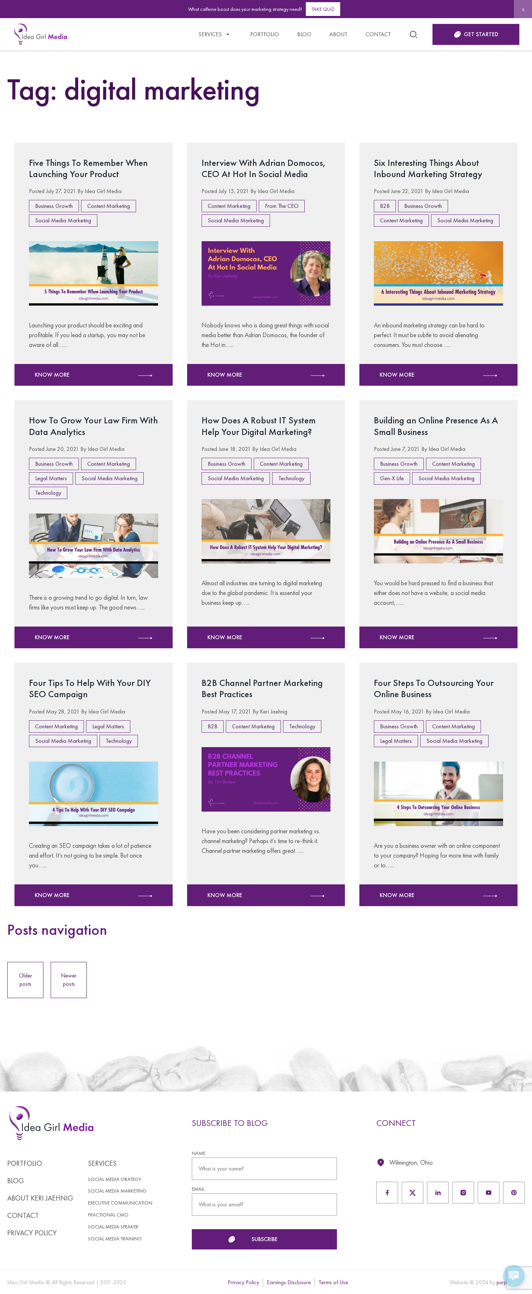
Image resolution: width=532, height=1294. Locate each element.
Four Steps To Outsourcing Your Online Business (434, 688)
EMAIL (198, 1189)
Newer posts (69, 979)
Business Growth (54, 206)
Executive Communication (120, 1203)
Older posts (25, 979)
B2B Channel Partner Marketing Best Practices (262, 688)
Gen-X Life (392, 478)
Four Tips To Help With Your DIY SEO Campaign (90, 688)
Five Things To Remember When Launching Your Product (88, 168)
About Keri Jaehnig (40, 1198)
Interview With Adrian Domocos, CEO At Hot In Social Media (264, 168)
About (338, 34)
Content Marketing (108, 206)
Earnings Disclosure (289, 1282)
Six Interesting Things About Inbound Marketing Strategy (428, 168)
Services (210, 34)
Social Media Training (115, 1239)
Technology (48, 493)
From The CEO (282, 206)
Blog (304, 34)
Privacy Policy (32, 1232)
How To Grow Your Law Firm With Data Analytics (93, 425)
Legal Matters (51, 478)
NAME (198, 1153)
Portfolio (264, 34)
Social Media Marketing (63, 220)
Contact (378, 34)
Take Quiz (323, 9)
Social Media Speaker (113, 1227)
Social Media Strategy (114, 1179)
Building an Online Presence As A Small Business (436, 425)
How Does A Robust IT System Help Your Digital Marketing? (259, 425)
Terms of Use (333, 1282)
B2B (385, 206)
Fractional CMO (108, 1215)
